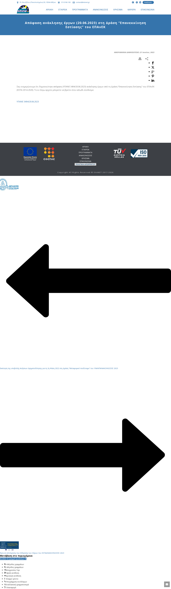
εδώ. (100, 235)
